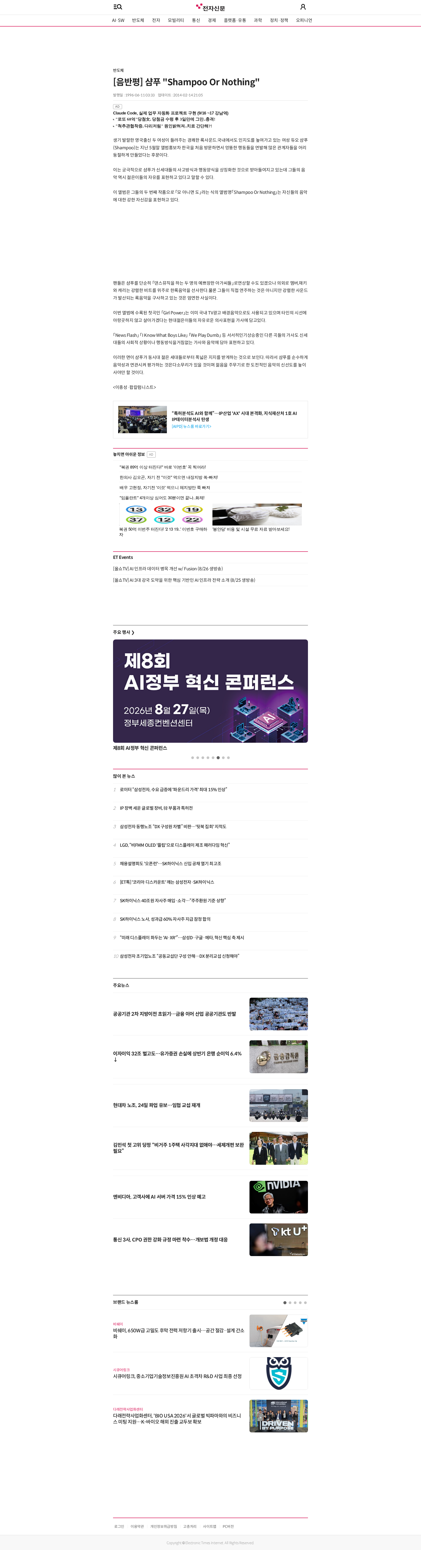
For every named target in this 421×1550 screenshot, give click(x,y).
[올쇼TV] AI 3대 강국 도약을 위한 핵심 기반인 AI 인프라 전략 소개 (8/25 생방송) (184, 580)
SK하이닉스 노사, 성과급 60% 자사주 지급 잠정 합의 (165, 919)
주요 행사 (123, 632)
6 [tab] (218, 757)
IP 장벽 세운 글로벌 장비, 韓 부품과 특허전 (156, 808)
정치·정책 (279, 20)
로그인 (119, 1526)
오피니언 (304, 20)
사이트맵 (209, 1526)
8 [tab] (228, 757)
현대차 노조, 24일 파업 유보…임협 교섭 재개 (156, 1105)
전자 (156, 20)
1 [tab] (192, 757)
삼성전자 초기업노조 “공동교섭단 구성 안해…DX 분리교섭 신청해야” (179, 956)
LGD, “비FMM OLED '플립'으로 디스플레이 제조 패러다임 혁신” (175, 845)
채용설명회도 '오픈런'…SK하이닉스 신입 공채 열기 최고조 (170, 863)
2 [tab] (197, 757)
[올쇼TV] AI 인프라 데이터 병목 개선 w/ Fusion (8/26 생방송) (168, 569)
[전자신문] (210, 6)
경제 (212, 20)
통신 (196, 20)
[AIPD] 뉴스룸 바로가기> (191, 426)
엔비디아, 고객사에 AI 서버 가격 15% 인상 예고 (159, 1197)
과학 (258, 20)
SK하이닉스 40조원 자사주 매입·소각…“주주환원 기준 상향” (173, 900)
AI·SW (118, 20)
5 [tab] (213, 757)
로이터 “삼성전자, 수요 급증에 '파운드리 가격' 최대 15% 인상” (173, 789)
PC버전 (228, 1526)
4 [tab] (208, 757)
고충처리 (190, 1526)
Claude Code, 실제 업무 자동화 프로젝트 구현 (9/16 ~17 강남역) (171, 113)
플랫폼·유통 (235, 20)
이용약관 (137, 1526)
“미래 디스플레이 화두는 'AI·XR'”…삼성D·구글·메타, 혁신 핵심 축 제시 (182, 937)
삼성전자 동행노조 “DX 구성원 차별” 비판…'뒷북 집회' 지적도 (173, 826)
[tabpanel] (210, 696)
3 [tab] (202, 757)
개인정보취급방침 (163, 1526)
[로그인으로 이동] (303, 7)
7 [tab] (223, 757)
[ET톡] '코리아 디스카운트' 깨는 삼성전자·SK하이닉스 (167, 882)
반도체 (138, 20)
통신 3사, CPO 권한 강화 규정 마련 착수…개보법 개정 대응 (170, 1240)
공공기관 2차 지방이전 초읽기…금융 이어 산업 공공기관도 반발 (174, 1014)
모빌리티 (176, 20)
